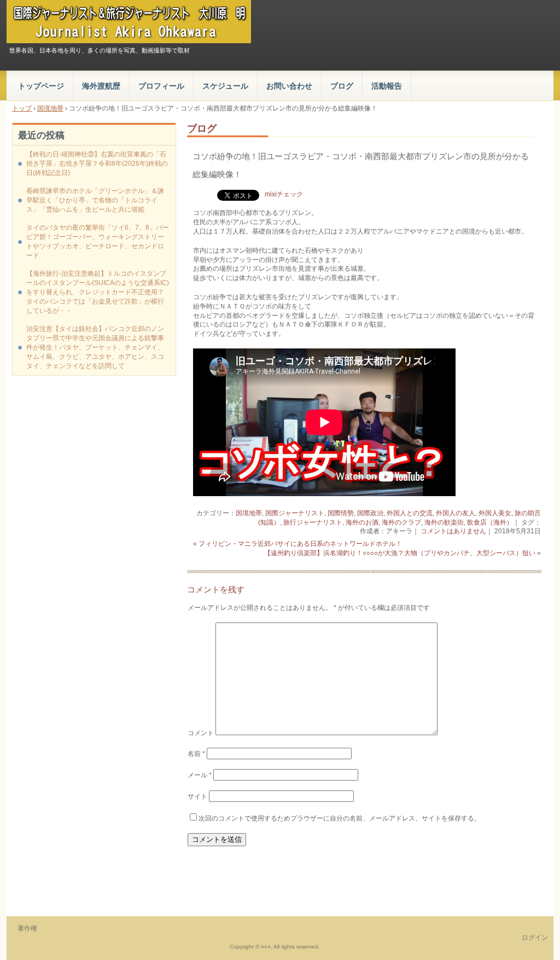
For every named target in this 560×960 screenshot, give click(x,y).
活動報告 (386, 86)
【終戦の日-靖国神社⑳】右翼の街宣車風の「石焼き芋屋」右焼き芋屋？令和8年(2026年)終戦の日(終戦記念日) (97, 163)
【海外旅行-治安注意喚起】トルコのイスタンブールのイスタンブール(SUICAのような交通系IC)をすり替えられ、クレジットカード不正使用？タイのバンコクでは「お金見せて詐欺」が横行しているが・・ (97, 292)
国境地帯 (249, 513)
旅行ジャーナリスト (312, 522)
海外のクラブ (401, 522)
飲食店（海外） (490, 522)
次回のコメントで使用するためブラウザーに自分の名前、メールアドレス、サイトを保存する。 (340, 818)
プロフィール (161, 86)
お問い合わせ (289, 86)
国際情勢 (341, 513)
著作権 (27, 928)
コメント (201, 733)
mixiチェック (284, 194)
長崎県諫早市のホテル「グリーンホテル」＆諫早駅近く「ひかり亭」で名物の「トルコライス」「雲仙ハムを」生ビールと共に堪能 (95, 200)
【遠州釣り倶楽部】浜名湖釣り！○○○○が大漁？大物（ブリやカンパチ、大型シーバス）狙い (399, 553)
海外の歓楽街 (444, 522)
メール (200, 775)
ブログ (341, 86)
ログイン (535, 937)
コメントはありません (453, 531)
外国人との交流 (410, 513)
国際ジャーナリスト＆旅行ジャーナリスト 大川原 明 (129, 21)
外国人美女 (495, 513)
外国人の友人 (455, 513)
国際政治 (370, 513)
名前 (196, 754)
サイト (197, 796)
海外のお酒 (362, 522)
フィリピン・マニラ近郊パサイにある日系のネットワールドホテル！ (300, 544)
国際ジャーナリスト (294, 513)
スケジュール (225, 86)
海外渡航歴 (101, 86)
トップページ (41, 86)
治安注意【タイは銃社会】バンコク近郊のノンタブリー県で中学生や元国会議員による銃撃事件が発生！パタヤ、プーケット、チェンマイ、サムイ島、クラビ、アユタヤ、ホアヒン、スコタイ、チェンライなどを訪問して (95, 347)
